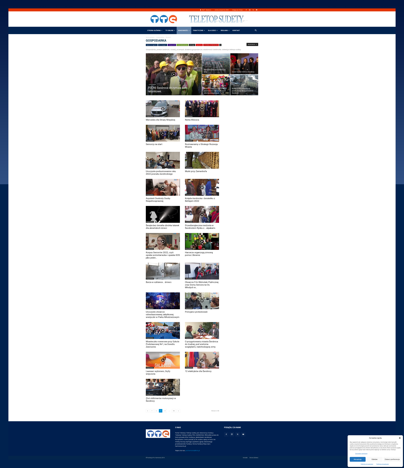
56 (174, 411)
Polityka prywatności (367, 464)
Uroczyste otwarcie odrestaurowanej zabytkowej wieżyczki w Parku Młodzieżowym (162, 314)
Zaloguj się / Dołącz (237, 10)
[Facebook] (246, 9)
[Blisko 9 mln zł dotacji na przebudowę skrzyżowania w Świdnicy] (244, 84)
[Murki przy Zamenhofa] (202, 160)
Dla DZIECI (212, 30)
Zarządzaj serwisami (361, 453)
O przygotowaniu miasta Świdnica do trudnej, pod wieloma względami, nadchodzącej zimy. (201, 344)
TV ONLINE (169, 30)
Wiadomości (183, 30)
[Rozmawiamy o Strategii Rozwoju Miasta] (202, 133)
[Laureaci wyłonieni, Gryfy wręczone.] (163, 360)
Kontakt (245, 458)
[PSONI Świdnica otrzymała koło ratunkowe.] (174, 77)
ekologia (192, 45)
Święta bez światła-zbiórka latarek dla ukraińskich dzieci (162, 226)
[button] (400, 438)
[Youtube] (256, 9)
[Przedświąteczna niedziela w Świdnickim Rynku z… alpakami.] (202, 214)
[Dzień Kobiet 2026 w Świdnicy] (244, 63)
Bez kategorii (162, 45)
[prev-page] (147, 411)
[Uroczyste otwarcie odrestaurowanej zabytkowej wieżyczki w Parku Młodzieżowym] (163, 300)
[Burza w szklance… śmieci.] (163, 271)
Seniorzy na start (154, 144)
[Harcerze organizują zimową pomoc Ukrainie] (202, 241)
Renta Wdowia (192, 120)
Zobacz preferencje (392, 459)
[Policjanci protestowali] (202, 300)
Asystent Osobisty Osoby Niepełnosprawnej (158, 199)
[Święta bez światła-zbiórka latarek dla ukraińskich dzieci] (163, 214)
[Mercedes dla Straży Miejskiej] (163, 108)
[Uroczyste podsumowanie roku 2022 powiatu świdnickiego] (163, 160)
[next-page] (178, 411)
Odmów (374, 459)
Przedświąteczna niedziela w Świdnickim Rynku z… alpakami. (200, 226)
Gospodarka (160, 37)
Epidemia (199, 45)
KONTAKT (236, 30)
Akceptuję (357, 459)
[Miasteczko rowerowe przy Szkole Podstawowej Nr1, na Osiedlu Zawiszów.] (163, 330)
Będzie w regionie (152, 45)
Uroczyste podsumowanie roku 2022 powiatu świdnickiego (161, 172)
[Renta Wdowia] (202, 108)
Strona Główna (253, 458)
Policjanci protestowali (196, 312)
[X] (253, 9)
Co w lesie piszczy (182, 45)
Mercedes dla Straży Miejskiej (160, 120)
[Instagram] (249, 9)
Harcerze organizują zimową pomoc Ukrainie (199, 253)
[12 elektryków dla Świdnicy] (202, 360)
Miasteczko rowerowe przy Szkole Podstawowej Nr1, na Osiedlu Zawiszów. (162, 344)
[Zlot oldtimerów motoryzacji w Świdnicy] (163, 387)
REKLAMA (224, 30)
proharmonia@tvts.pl (193, 450)
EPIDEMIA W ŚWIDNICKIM (211, 45)
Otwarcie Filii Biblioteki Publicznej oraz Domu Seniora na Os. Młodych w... (202, 285)
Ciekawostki (172, 45)
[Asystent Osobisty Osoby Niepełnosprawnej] (163, 187)
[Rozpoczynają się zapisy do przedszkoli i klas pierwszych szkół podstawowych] (216, 84)
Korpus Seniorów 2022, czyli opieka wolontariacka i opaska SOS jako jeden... (163, 255)
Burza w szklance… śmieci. (159, 282)
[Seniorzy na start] (163, 133)
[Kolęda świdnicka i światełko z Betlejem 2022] (202, 187)
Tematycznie (198, 30)
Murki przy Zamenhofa (196, 171)
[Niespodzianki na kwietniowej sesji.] (216, 63)
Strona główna (154, 30)
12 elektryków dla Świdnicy (198, 371)
